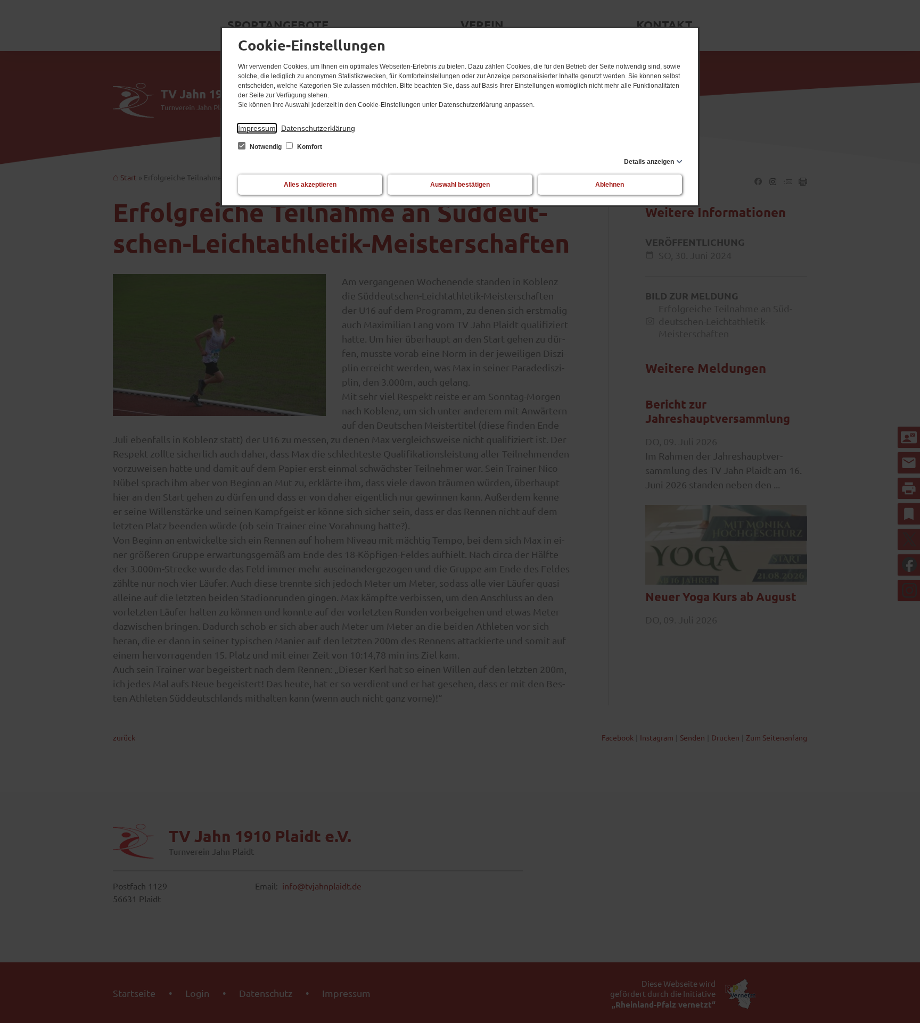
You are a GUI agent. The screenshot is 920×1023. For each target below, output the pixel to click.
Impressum (257, 128)
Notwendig (265, 147)
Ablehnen (609, 184)
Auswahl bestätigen (460, 184)
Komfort (308, 147)
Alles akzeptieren (310, 184)
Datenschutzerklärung (318, 128)
